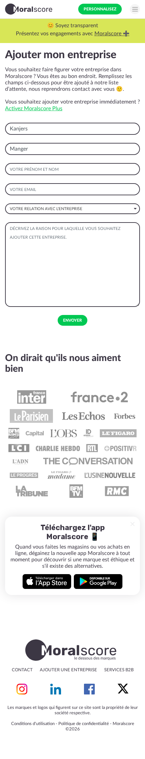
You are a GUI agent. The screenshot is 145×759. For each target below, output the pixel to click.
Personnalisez (100, 9)
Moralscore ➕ (111, 33)
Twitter (123, 689)
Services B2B (119, 670)
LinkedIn (55, 689)
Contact (22, 670)
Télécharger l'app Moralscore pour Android (98, 581)
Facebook (89, 689)
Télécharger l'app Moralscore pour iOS (47, 581)
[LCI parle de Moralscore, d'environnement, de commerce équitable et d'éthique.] (18, 448)
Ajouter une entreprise (68, 670)
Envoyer (72, 320)
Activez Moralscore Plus (33, 108)
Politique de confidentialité (83, 724)
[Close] (132, 524)
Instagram (22, 689)
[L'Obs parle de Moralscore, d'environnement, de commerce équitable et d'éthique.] (63, 433)
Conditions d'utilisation (33, 724)
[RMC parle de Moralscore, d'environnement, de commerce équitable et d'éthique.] (117, 491)
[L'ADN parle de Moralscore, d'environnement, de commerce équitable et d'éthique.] (20, 461)
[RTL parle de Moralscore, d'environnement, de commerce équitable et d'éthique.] (92, 448)
